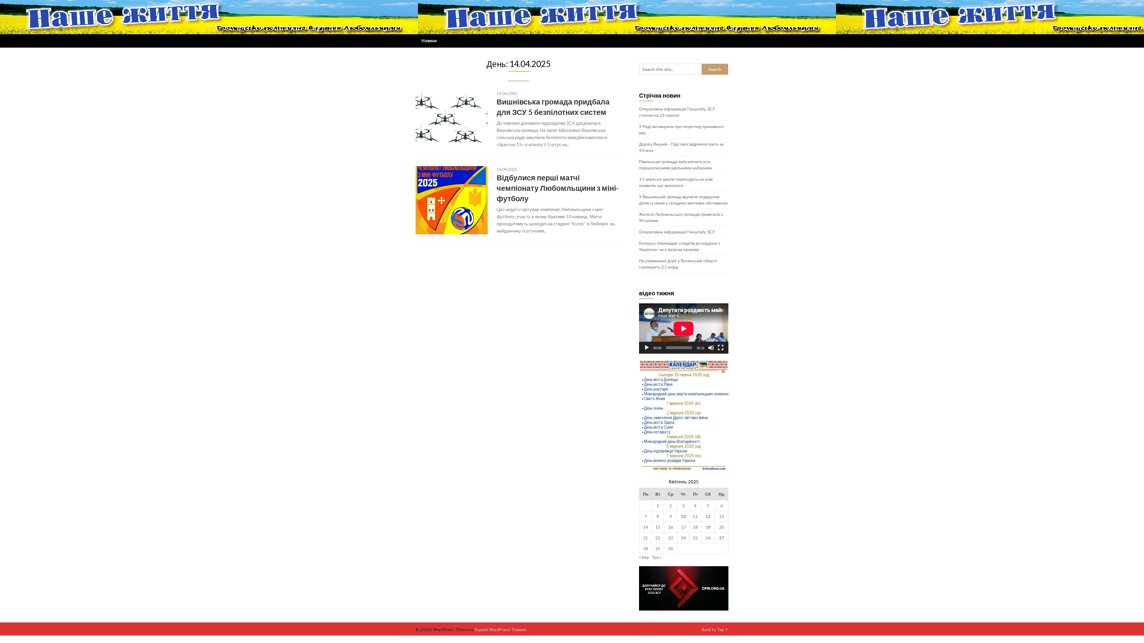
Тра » (657, 557)
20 (721, 527)
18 (695, 527)
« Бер (644, 557)
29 (657, 548)
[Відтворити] (647, 348)
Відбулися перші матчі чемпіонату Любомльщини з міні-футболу (557, 188)
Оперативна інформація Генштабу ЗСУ (677, 231)
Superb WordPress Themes (500, 629)
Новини (429, 40)
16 (670, 527)
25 (695, 537)
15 (657, 527)
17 (683, 527)
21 (645, 537)
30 (670, 548)
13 (721, 516)
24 (683, 537)
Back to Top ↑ (715, 629)
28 (645, 548)
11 (695, 516)
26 (708, 537)
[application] (683, 328)
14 (645, 527)
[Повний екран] (721, 348)
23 (670, 537)
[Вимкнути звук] (711, 348)
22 (657, 537)
